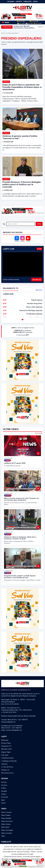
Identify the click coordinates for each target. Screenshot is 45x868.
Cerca (35, 1)
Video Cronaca (6, 812)
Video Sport (5, 827)
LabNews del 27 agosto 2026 (14, 463)
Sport (3, 800)
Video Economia (6, 821)
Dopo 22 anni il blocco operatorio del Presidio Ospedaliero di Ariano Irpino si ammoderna (22, 87)
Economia (4, 797)
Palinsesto (4, 740)
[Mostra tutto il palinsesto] (22, 319)
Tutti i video (38, 433)
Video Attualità (6, 818)
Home (3, 33)
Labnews (4, 764)
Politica (3, 788)
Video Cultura (6, 824)
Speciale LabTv (6, 749)
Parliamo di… (5, 770)
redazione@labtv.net (8, 722)
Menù (6, 22)
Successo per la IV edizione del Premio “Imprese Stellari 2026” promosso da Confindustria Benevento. (24, 27)
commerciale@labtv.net (14, 730)
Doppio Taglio (6, 752)
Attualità (6, 81)
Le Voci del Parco (7, 767)
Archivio (4, 782)
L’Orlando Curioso (7, 758)
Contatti (19, 1)
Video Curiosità (6, 833)
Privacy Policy (6, 743)
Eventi (3, 803)
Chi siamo (10, 1)
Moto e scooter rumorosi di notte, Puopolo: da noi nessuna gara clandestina (21, 499)
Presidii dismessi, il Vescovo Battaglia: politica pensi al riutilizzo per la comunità (21, 184)
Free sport (4, 755)
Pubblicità (27, 1)
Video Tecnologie (7, 830)
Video (3, 836)
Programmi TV (6, 746)
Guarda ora (37, 279)
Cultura (3, 794)
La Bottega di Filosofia (9, 761)
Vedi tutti (39, 290)
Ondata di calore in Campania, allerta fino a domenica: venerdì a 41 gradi (20, 538)
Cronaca (4, 785)
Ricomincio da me (7, 773)
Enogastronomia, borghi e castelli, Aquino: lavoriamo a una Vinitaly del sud (20, 576)
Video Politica (5, 815)
